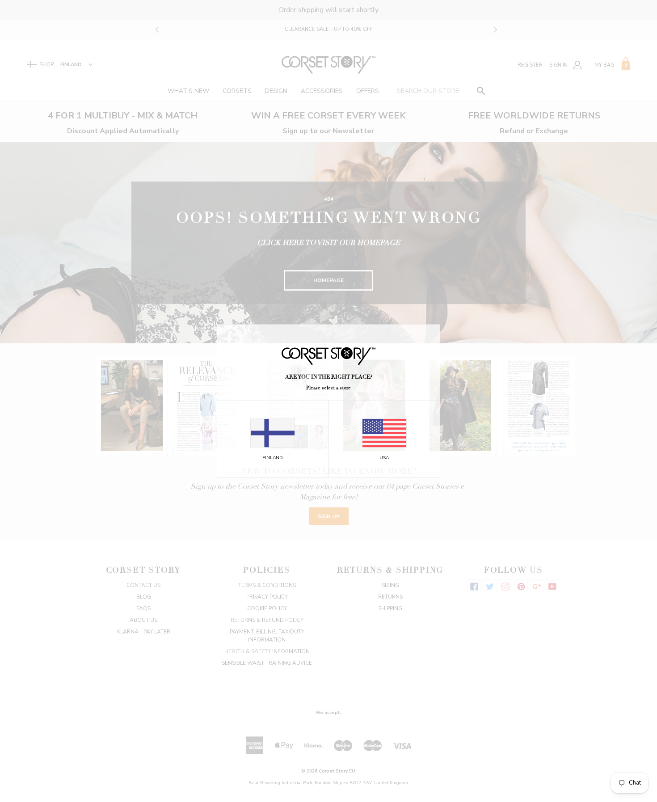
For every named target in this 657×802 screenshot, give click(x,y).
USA (384, 457)
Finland (272, 457)
